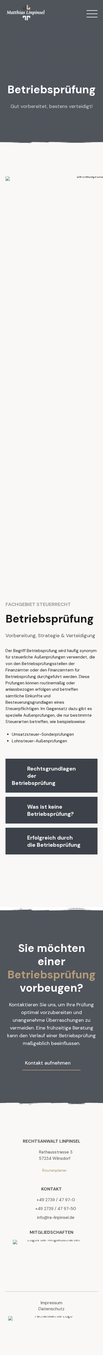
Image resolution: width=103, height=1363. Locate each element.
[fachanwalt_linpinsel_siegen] (51, 1327)
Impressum (51, 1303)
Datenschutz (51, 1309)
